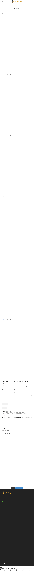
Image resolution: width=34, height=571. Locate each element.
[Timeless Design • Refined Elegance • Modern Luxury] (20, 444)
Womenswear (15, 7)
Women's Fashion (23, 413)
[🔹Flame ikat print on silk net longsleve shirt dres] (13, 468)
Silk (7, 413)
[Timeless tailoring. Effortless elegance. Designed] (28, 468)
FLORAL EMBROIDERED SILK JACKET (18, 412)
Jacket (3, 413)
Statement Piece (10, 413)
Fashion (11, 412)
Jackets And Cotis (20, 7)
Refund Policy (10, 499)
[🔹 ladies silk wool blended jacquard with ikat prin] (28, 445)
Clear (31, 398)
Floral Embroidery (27, 412)
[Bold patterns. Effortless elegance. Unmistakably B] (13, 446)
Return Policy (16, 499)
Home (11, 7)
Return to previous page (17, 8)
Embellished (8, 412)
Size (2, 389)
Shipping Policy (23, 499)
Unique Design (18, 413)
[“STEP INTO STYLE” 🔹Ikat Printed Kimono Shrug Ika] (5, 472)
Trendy (14, 413)
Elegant (5, 412)
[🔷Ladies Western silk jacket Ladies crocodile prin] (20, 466)
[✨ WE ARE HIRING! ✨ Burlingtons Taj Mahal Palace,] (5, 443)
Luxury (5, 413)
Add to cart (5, 404)
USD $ (7, 568)
